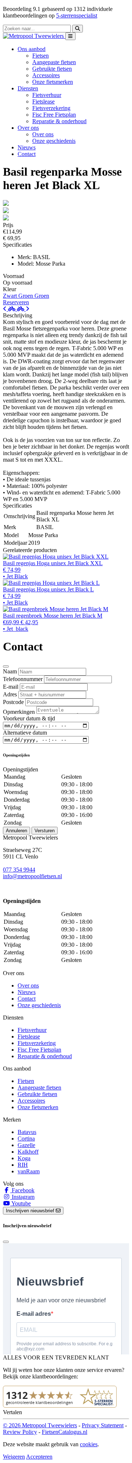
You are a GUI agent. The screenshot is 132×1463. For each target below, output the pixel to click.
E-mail (10, 687)
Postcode (13, 702)
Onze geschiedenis (54, 141)
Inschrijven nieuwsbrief (31, 1210)
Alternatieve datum (25, 732)
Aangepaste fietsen (54, 62)
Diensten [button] (28, 88)
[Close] (6, 666)
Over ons (43, 134)
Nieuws (27, 147)
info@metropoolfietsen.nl (32, 876)
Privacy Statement (103, 1425)
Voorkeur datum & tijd (29, 718)
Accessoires (46, 75)
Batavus (27, 1132)
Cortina (26, 1138)
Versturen (44, 830)
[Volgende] (23, 309)
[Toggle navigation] (70, 36)
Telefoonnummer (23, 679)
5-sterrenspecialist (76, 15)
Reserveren (16, 302)
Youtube (20, 1203)
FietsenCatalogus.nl (64, 1432)
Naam (10, 671)
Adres (10, 694)
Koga (24, 1158)
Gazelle (26, 1145)
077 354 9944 (19, 870)
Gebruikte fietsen (52, 69)
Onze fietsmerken (52, 82)
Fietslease (43, 101)
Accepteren (39, 1457)
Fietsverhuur (46, 95)
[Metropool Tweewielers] (34, 36)
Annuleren (16, 830)
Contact (27, 154)
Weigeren (14, 1457)
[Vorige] (10, 309)
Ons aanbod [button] (31, 49)
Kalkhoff (28, 1152)
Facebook (22, 1190)
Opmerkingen (19, 712)
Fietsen (40, 55)
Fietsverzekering (51, 108)
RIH (23, 1165)
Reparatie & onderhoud (59, 121)
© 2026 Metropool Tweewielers (40, 1425)
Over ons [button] (28, 128)
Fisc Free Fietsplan (54, 115)
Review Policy (20, 1432)
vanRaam (29, 1171)
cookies (89, 1444)
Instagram (22, 1197)
